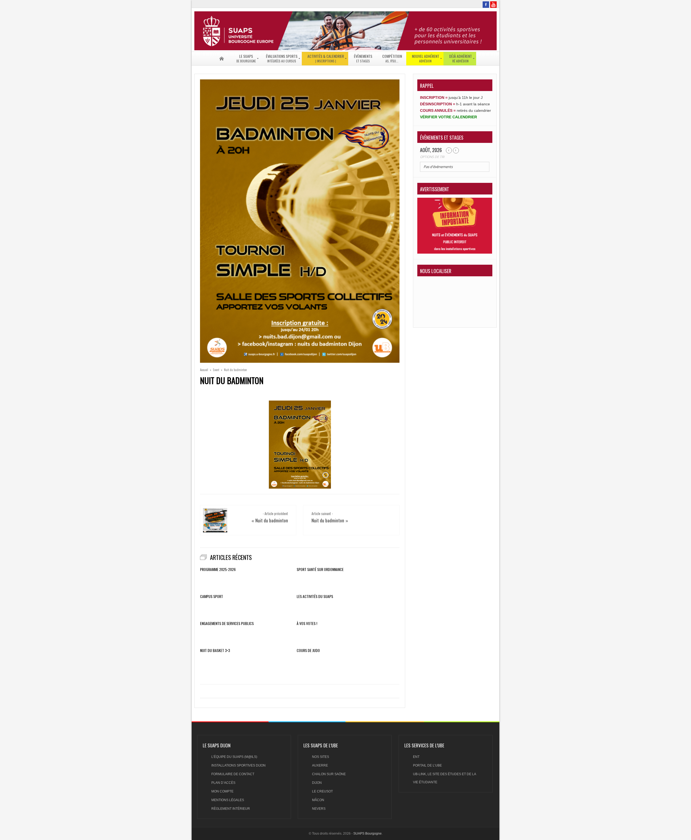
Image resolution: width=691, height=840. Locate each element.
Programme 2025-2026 (218, 569)
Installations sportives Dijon (238, 765)
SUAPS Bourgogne (367, 833)
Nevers (319, 809)
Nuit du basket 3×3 (215, 650)
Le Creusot (322, 791)
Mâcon (318, 800)
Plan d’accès (223, 783)
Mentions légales (227, 800)
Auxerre (320, 765)
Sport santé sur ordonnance (320, 569)
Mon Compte (222, 791)
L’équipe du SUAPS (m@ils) (234, 757)
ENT (416, 757)
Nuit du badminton (271, 520)
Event (216, 370)
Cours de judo (308, 650)
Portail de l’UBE (427, 765)
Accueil (204, 370)
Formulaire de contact (232, 774)
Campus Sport (211, 596)
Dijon (317, 783)
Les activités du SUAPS (315, 596)
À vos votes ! (307, 623)
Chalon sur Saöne (329, 774)
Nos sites (320, 757)
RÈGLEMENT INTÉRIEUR (230, 809)
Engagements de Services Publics (227, 623)
